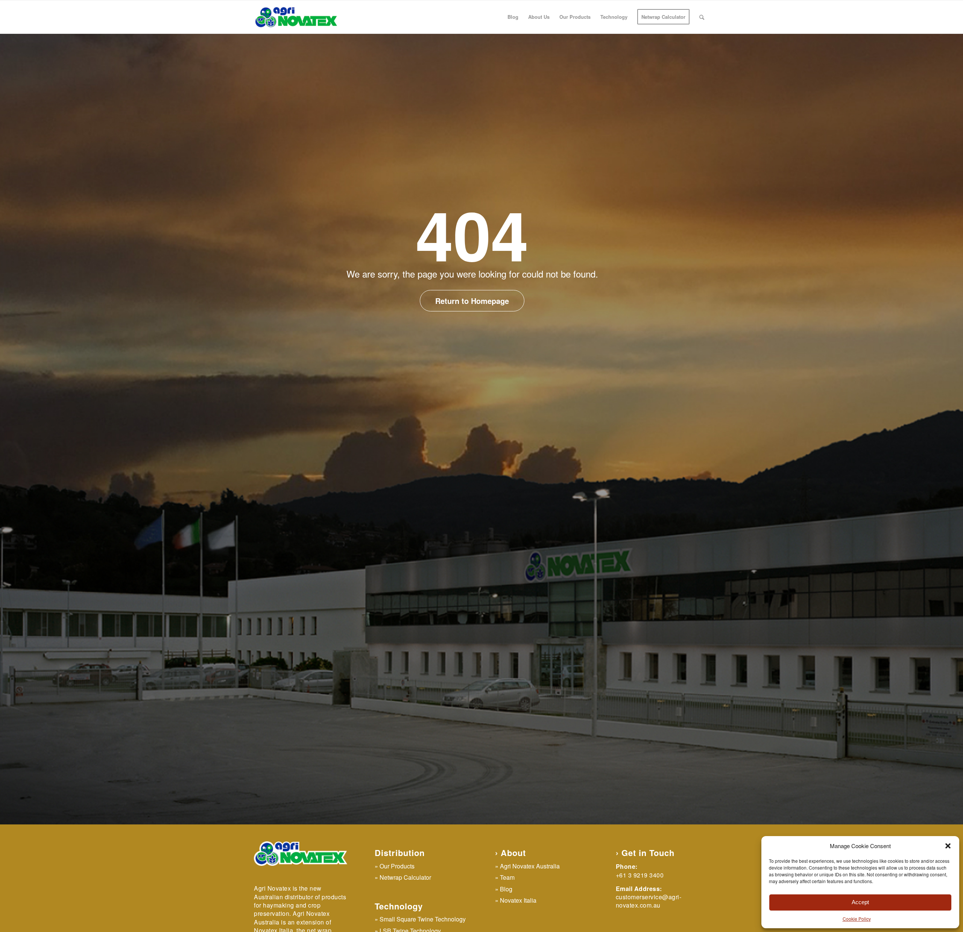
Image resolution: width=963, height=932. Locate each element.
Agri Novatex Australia (530, 866)
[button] (948, 846)
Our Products (397, 866)
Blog (506, 889)
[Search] (701, 16)
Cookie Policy (857, 918)
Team (507, 877)
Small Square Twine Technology (423, 919)
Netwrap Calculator (405, 877)
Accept (860, 902)
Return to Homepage (472, 300)
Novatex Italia (518, 900)
